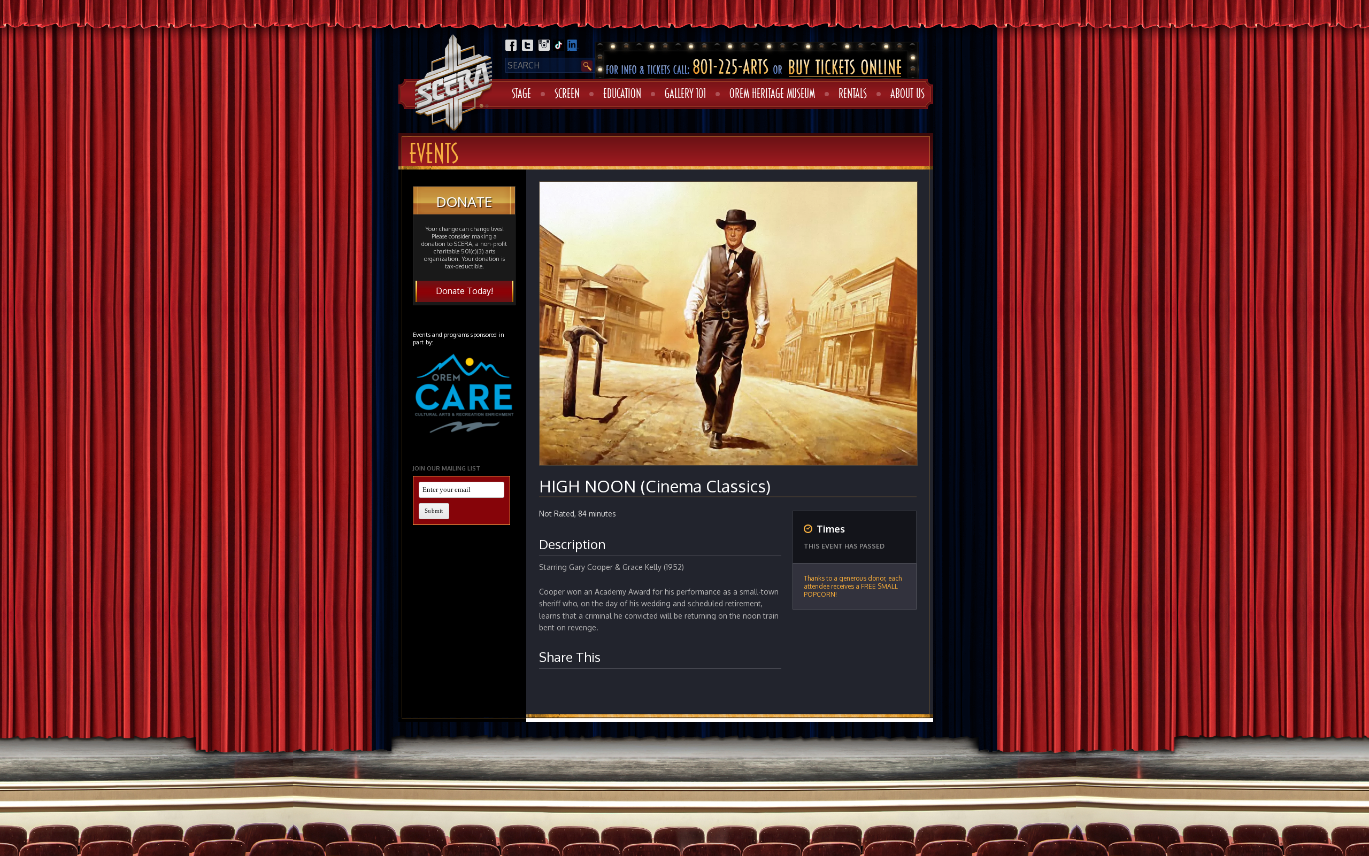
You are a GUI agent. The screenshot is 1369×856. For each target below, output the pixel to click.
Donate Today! (464, 291)
